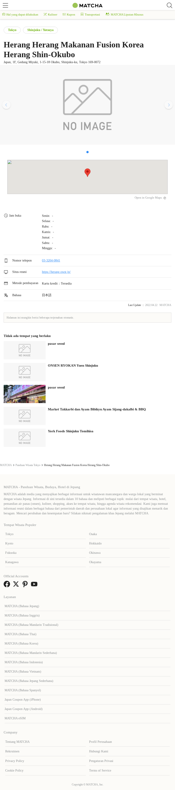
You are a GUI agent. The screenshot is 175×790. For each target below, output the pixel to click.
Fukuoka (10, 552)
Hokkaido (95, 543)
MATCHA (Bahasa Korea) (21, 643)
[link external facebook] (8, 586)
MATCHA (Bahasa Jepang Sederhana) (29, 681)
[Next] (169, 105)
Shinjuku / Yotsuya (40, 30)
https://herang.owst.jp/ (56, 272)
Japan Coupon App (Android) (24, 709)
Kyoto (9, 543)
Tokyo (12, 30)
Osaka (93, 534)
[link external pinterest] (26, 586)
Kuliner (52, 14)
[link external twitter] (17, 586)
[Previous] (6, 105)
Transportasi (92, 14)
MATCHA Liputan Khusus (127, 14)
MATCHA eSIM (15, 718)
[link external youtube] (35, 586)
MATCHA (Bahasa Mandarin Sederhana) (31, 653)
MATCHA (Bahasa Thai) (20, 634)
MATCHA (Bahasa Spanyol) (23, 690)
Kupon (71, 14)
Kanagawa (11, 562)
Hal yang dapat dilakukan (22, 14)
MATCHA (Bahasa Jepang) (22, 606)
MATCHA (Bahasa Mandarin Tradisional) (31, 625)
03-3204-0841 (51, 260)
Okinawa (94, 552)
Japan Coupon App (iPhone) (23, 699)
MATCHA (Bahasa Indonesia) (24, 662)
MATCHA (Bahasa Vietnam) (23, 671)
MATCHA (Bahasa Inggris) (22, 615)
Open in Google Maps (148, 197)
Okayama (95, 562)
